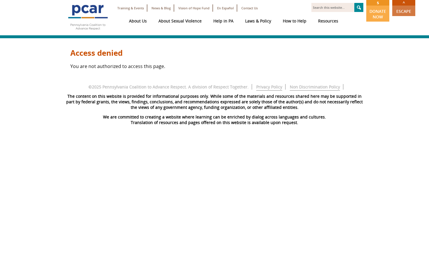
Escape (403, 7)
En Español (225, 8)
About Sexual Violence (180, 21)
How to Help (294, 21)
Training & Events (130, 8)
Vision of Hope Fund (194, 8)
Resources (328, 21)
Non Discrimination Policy (315, 87)
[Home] (88, 32)
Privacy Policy (269, 87)
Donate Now (377, 10)
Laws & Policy (258, 21)
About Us (138, 21)
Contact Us (249, 8)
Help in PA (223, 21)
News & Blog (161, 8)
